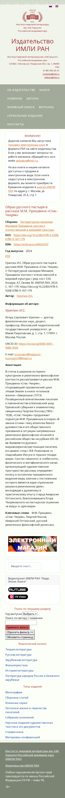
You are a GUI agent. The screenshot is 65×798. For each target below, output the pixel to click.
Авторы (32, 98)
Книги (44, 90)
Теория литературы (18, 649)
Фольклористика (16, 665)
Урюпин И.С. (25, 296)
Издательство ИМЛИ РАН (22, 765)
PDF (7, 256)
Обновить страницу (20, 637)
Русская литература (18, 654)
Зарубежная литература (21, 660)
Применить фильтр (17, 627)
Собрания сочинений (19, 717)
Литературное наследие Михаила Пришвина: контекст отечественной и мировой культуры (29, 226)
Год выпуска (13, 614)
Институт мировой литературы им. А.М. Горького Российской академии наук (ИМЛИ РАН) (32, 755)
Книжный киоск (21, 107)
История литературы (19, 670)
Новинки (14, 98)
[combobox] (25, 566)
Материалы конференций (22, 737)
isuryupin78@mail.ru (18, 358)
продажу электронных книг (27, 145)
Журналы (46, 107)
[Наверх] (59, 791)
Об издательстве (21, 90)
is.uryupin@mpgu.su (27, 354)
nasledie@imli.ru (51, 73)
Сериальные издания (24, 116)
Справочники (14, 732)
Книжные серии (16, 703)
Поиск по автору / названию (24, 618)
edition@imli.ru (51, 77)
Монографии (13, 692)
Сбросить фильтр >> (20, 632)
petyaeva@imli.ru (27, 160)
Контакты (15, 124)
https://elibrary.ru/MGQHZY (31, 244)
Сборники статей (16, 697)
